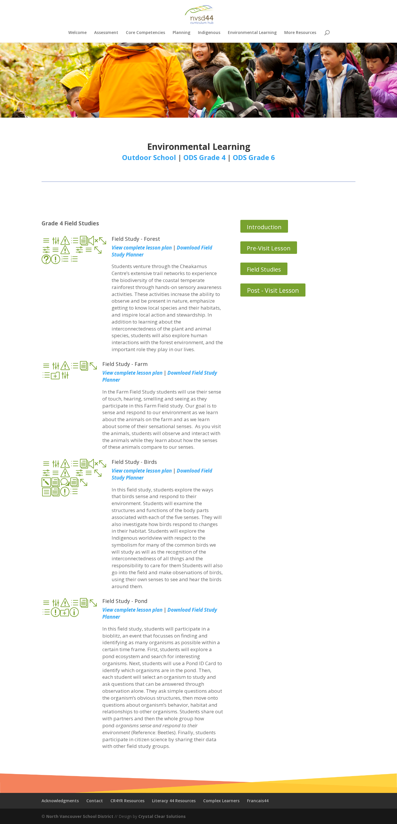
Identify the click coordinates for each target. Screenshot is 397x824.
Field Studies (264, 269)
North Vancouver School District (79, 816)
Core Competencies (145, 32)
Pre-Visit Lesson (269, 248)
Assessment (106, 32)
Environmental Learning (252, 32)
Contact (94, 800)
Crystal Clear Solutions (162, 816)
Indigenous (209, 32)
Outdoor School (149, 157)
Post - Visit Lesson (273, 290)
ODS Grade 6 (254, 157)
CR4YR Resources (127, 800)
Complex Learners (221, 800)
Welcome (77, 32)
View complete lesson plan (132, 372)
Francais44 (258, 800)
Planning (181, 32)
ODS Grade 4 (204, 157)
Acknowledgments (60, 800)
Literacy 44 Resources (174, 800)
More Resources (300, 32)
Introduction (264, 227)
